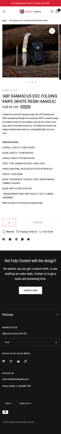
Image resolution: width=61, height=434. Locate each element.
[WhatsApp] (23, 239)
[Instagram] (13, 361)
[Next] (35, 82)
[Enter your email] (55, 342)
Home (4, 20)
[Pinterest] (17, 239)
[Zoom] (52, 31)
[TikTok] (27, 361)
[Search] (52, 11)
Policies (7, 314)
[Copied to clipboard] (29, 239)
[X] (11, 239)
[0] (57, 11)
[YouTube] (20, 361)
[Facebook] (4, 239)
